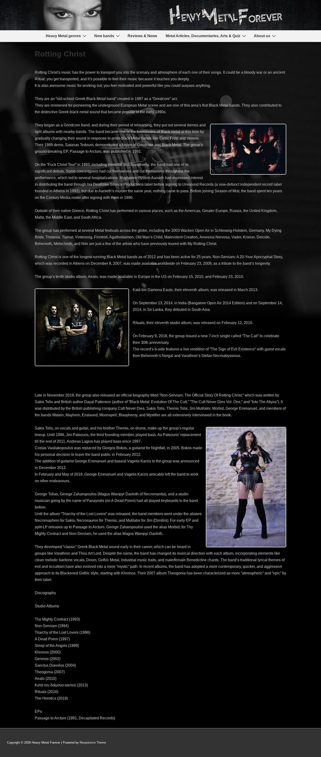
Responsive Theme (93, 742)
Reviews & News (142, 36)
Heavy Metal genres (63, 36)
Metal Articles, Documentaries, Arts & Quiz (203, 36)
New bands (104, 36)
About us (262, 36)
